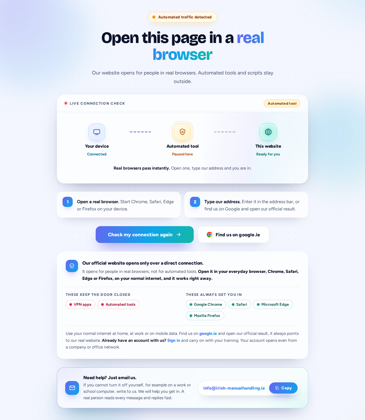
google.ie (208, 333)
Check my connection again (140, 234)
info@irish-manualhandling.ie (234, 388)
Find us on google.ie (238, 234)
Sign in (173, 340)
